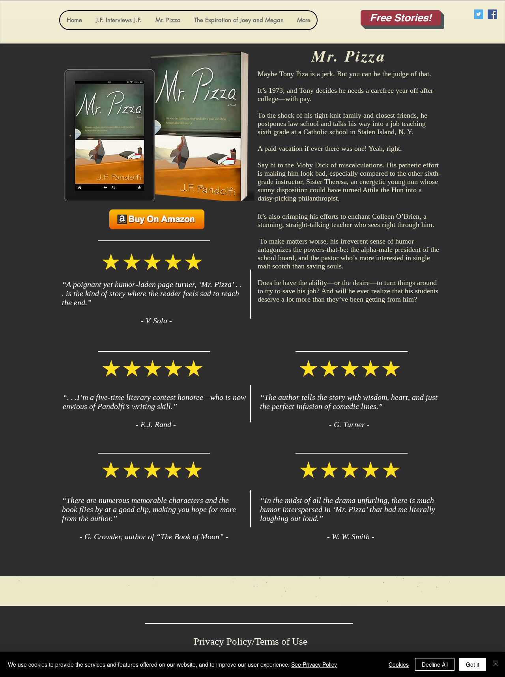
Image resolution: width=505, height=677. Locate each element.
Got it (472, 664)
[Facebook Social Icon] (492, 14)
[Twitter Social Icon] (478, 14)
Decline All (435, 664)
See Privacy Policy (314, 664)
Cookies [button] (399, 664)
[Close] (495, 664)
